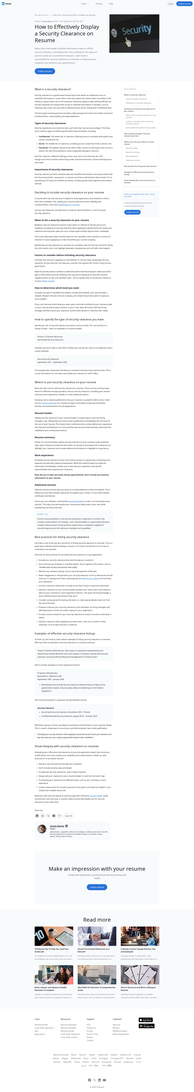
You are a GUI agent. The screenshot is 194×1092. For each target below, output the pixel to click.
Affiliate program (120, 1031)
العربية (83, 1065)
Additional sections (133, 160)
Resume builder (41, 1024)
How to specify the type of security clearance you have (137, 135)
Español (114, 1055)
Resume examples (68, 1028)
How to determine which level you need (141, 128)
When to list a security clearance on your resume (141, 116)
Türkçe (77, 1062)
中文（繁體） (107, 1065)
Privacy (90, 1037)
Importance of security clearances (138, 103)
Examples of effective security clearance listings (139, 173)
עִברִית (138, 1062)
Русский (117, 1062)
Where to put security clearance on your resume (139, 143)
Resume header (132, 148)
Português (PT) (117, 1058)
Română (129, 1058)
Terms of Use (92, 1034)
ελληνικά (95, 1062)
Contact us (91, 1028)
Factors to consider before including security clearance (139, 122)
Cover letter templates (70, 1034)
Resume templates (69, 1024)
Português (103, 1058)
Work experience (132, 156)
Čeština (86, 1062)
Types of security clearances (136, 99)
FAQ (111, 3)
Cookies (90, 1040)
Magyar (65, 1058)
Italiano (56, 1058)
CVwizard (100, 1087)
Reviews (116, 1028)
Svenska (56, 1062)
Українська (128, 1062)
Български (106, 1062)
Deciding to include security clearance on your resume (139, 110)
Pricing (99, 3)
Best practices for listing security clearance (140, 166)
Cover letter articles (69, 1037)
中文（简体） (94, 1065)
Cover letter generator (44, 1028)
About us (116, 1024)
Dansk (73, 1055)
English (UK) (103, 1055)
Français (137, 1055)
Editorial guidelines (121, 1034)
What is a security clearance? (135, 95)
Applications (40, 1034)
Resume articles (41, 15)
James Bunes (48, 21)
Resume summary (132, 152)
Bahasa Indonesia (60, 1055)
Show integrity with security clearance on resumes (139, 181)
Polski (93, 1058)
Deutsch (82, 1055)
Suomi (138, 1058)
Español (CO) (125, 1055)
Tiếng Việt (67, 1062)
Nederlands (76, 1058)
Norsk (86, 1058)
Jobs (36, 1031)
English (92, 1055)
